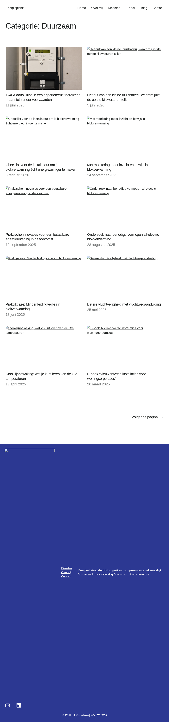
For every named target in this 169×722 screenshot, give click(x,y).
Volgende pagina (147, 417)
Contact (66, 576)
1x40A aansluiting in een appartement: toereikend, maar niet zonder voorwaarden (43, 97)
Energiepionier (15, 8)
